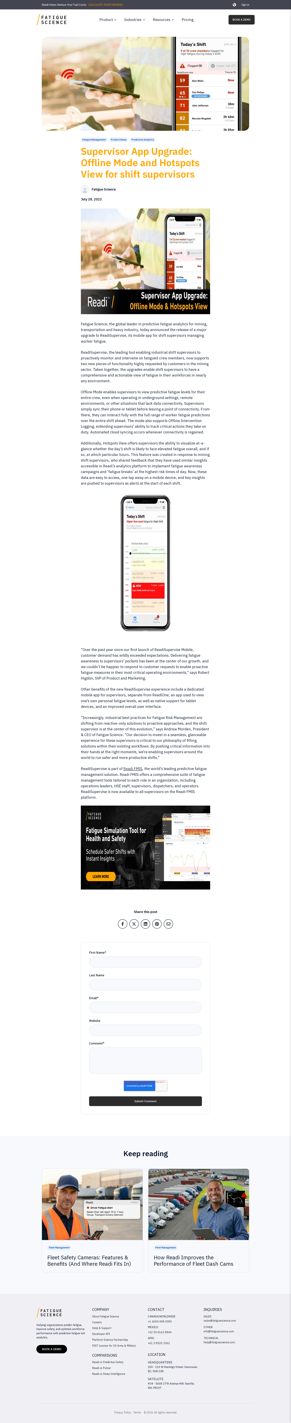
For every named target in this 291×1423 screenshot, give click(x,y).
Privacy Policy (122, 1412)
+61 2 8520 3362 (159, 1343)
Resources (161, 19)
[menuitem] (107, 19)
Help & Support (101, 1328)
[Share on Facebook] (122, 924)
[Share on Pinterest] (157, 924)
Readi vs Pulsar (101, 1368)
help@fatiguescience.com (219, 1342)
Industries (132, 19)
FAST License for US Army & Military (114, 1345)
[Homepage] (51, 19)
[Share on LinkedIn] (145, 924)
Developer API (101, 1334)
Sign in (245, 4)
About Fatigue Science (105, 1316)
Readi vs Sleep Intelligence (108, 1373)
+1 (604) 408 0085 (160, 1321)
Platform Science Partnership (110, 1339)
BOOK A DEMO (242, 19)
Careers (97, 1322)
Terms (137, 1412)
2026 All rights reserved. (162, 1412)
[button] (234, 5)
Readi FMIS (132, 768)
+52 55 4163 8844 (160, 1332)
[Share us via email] (168, 924)
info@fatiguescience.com (219, 1331)
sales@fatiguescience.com (220, 1320)
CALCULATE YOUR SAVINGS (105, 4)
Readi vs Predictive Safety (107, 1362)
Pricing (187, 19)
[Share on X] (134, 924)
